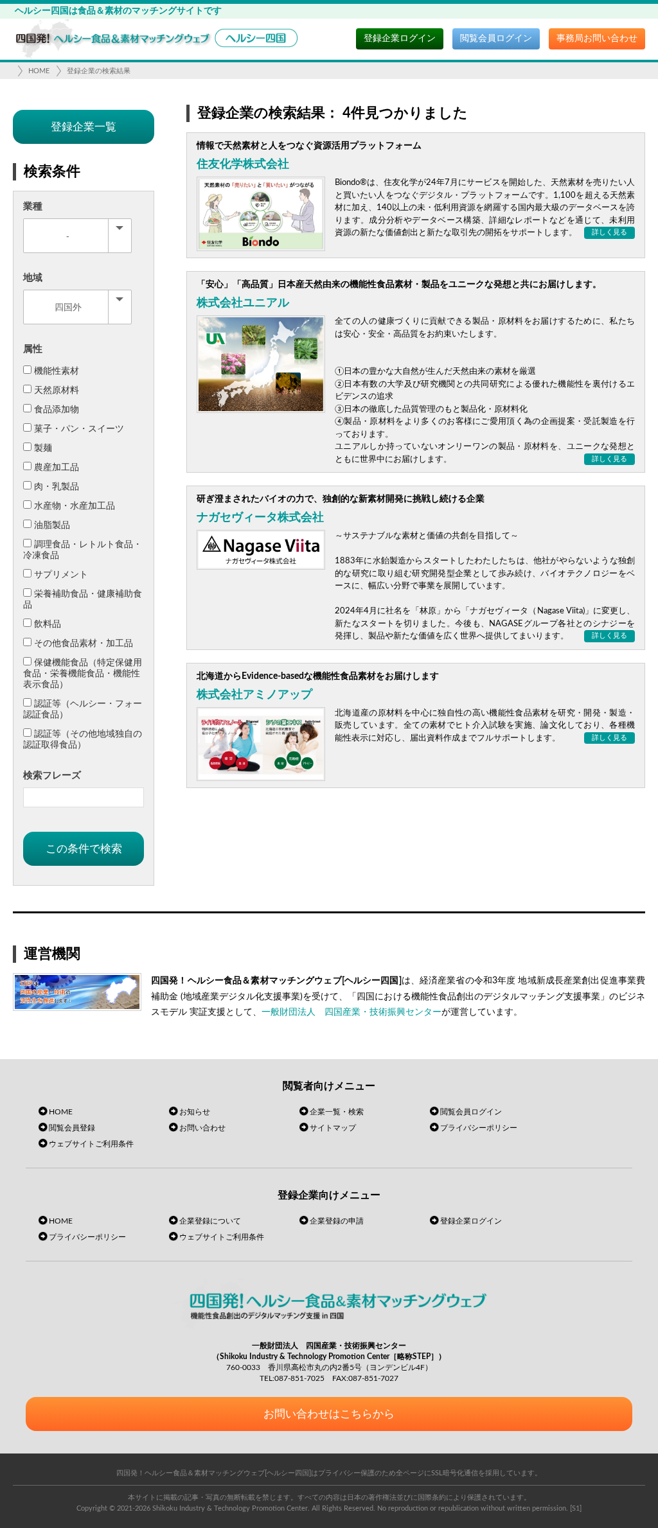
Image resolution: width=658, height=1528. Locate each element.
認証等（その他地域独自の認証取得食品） (82, 740)
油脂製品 (52, 525)
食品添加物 (56, 409)
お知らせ (194, 1112)
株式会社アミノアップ (254, 695)
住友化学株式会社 (243, 164)
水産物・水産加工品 (74, 506)
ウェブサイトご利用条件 (91, 1144)
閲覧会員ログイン (496, 38)
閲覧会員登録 (72, 1128)
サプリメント (61, 574)
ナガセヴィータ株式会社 (260, 517)
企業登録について (210, 1221)
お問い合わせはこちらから (329, 1414)
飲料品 (47, 624)
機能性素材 (56, 371)
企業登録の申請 (337, 1221)
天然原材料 (56, 390)
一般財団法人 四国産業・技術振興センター (351, 1012)
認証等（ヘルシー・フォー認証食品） (82, 709)
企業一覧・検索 (337, 1112)
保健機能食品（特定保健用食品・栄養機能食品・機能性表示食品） (82, 673)
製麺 (43, 448)
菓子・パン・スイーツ (79, 429)
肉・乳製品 (56, 486)
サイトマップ (333, 1128)
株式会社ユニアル (243, 303)
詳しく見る (609, 232)
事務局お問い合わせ (596, 38)
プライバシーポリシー (478, 1128)
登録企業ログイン (400, 38)
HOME (38, 71)
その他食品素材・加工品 (83, 643)
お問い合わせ (202, 1128)
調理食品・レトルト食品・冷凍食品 (82, 550)
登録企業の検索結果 (98, 71)
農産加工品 (56, 467)
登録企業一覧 (83, 126)
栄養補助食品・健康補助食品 (82, 600)
